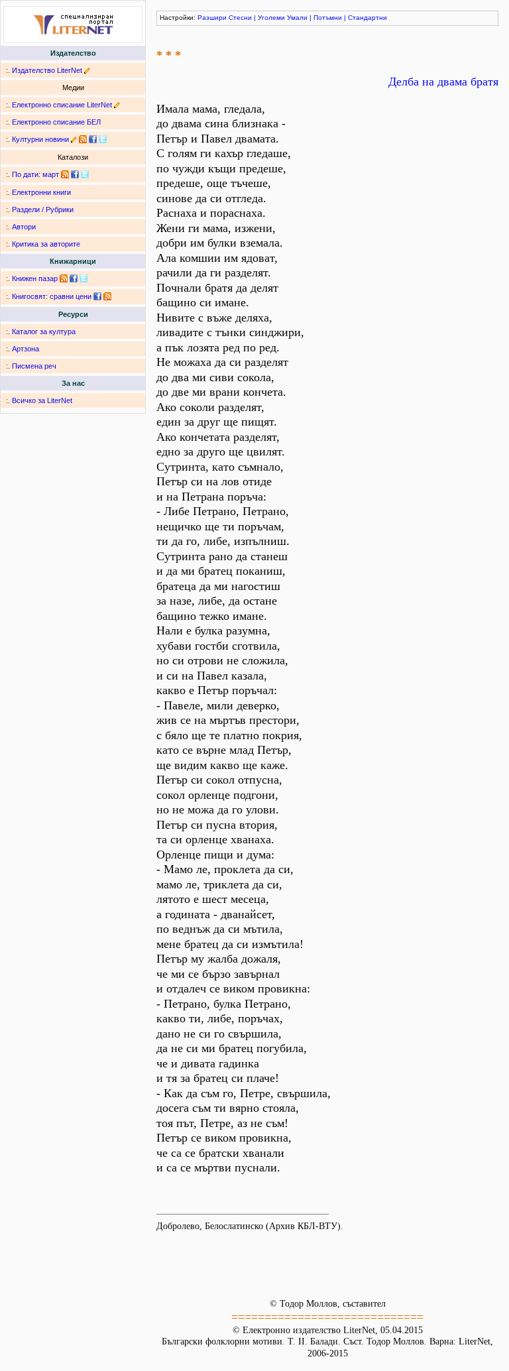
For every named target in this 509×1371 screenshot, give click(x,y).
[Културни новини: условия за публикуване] (74, 139)
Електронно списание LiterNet (62, 105)
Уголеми (271, 17)
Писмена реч (34, 366)
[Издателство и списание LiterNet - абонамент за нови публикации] (65, 174)
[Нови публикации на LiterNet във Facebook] (75, 174)
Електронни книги (41, 192)
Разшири (212, 17)
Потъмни (327, 17)
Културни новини (40, 139)
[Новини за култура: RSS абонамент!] (83, 139)
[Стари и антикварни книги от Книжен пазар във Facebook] (74, 278)
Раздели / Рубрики (43, 209)
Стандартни (367, 17)
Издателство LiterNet (47, 70)
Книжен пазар (35, 278)
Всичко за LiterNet (42, 400)
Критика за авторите (46, 244)
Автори (24, 227)
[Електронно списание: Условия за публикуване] (117, 105)
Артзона (25, 349)
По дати (25, 174)
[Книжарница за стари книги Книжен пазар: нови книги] (64, 278)
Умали (297, 17)
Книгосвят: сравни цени (51, 296)
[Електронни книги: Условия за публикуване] (87, 70)
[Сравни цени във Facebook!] (97, 296)
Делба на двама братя (443, 81)
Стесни (240, 17)
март (50, 174)
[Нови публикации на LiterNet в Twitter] (85, 174)
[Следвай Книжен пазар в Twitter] (83, 278)
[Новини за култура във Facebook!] (93, 139)
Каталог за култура (44, 331)
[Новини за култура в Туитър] (103, 139)
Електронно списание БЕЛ (56, 122)
